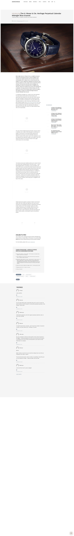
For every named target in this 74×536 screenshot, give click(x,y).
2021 (23, 274)
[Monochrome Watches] (16, 1)
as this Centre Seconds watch (33, 102)
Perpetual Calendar (32, 276)
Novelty (27, 276)
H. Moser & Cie (18, 274)
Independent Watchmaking (20, 276)
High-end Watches (28, 274)
